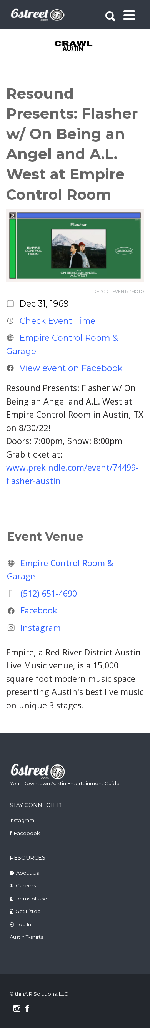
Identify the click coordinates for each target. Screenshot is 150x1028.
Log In (23, 924)
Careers (26, 885)
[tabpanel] (76, 46)
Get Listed (28, 911)
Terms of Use (31, 898)
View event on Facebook (71, 368)
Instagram (40, 627)
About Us (27, 873)
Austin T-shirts (26, 937)
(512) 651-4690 (48, 593)
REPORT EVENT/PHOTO (118, 291)
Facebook (38, 610)
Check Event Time (57, 321)
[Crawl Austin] (76, 46)
